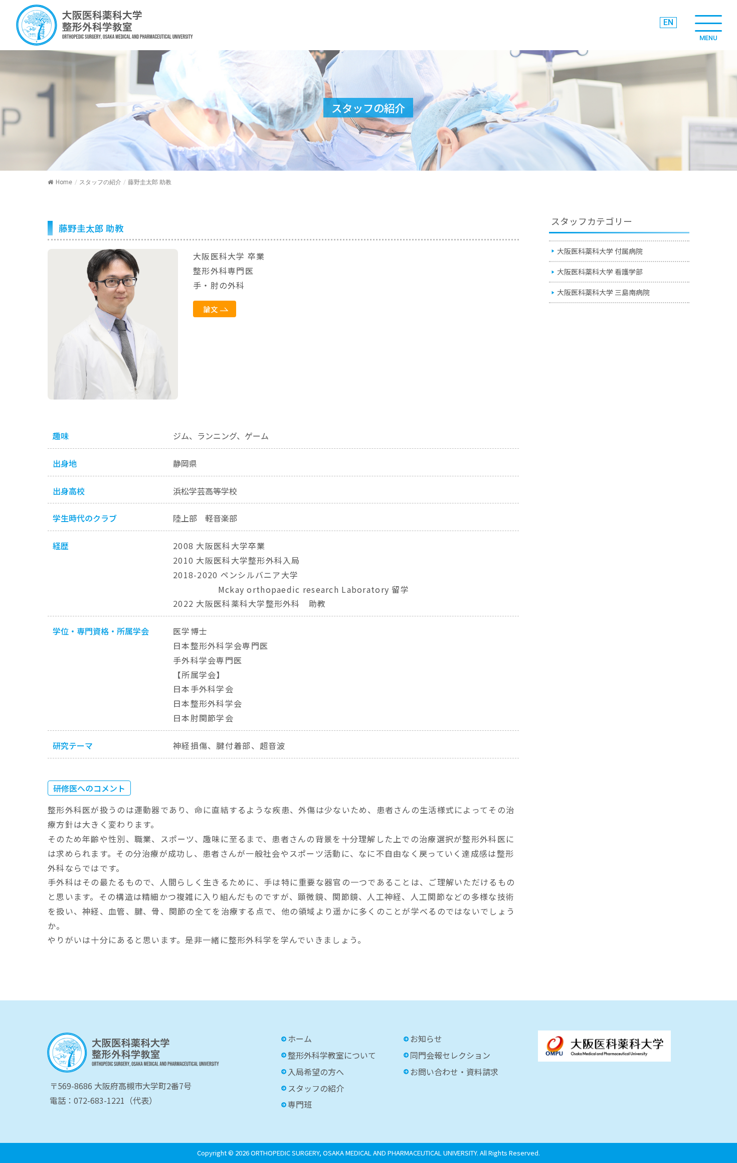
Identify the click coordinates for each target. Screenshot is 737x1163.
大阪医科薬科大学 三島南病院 (603, 292)
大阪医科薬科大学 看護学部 (600, 272)
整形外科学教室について (332, 1055)
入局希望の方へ (316, 1072)
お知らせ (426, 1038)
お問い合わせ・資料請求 (454, 1072)
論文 (211, 309)
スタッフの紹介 (100, 182)
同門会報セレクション (450, 1055)
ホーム (300, 1038)
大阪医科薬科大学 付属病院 (600, 251)
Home (64, 182)
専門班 (300, 1104)
